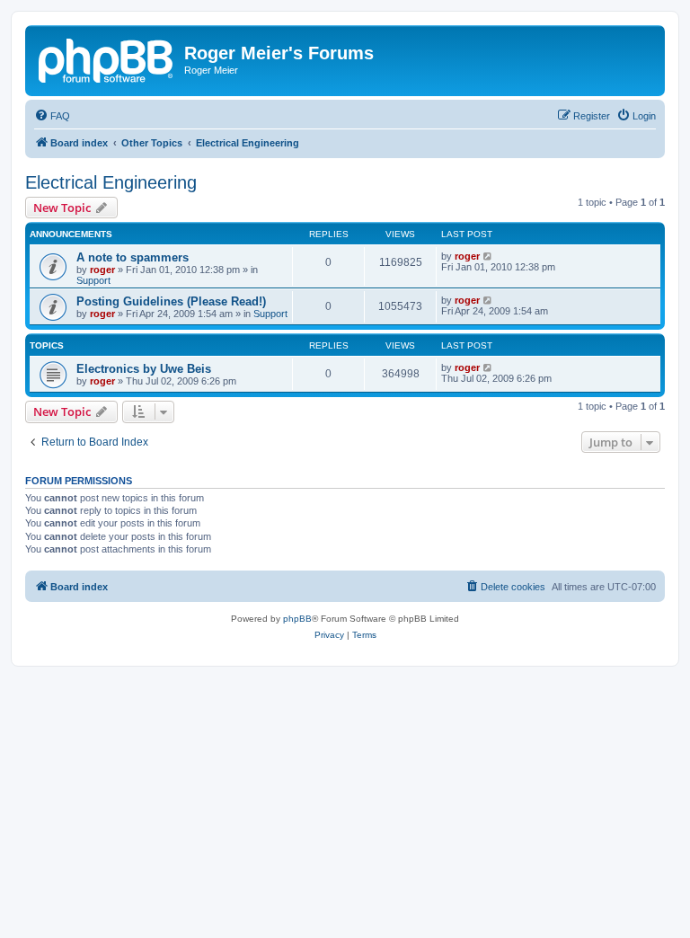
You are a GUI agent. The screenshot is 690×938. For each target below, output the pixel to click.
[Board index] (107, 58)
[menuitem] (52, 116)
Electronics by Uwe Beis (143, 369)
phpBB (297, 619)
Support (93, 280)
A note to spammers (132, 257)
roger (102, 269)
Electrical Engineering (111, 182)
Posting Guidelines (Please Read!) (171, 301)
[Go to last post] (488, 256)
